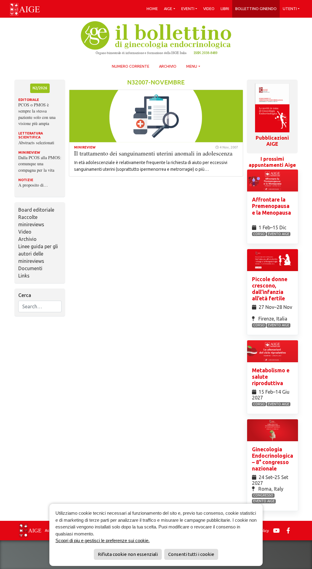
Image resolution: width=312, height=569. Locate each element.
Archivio (167, 66)
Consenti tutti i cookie (191, 554)
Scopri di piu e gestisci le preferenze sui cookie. (102, 540)
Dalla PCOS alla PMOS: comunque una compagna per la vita (39, 164)
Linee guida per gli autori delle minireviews (38, 254)
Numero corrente (130, 66)
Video (208, 8)
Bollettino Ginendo (256, 8)
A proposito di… (33, 185)
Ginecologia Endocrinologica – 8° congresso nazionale (272, 458)
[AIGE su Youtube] (278, 530)
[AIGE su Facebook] (290, 530)
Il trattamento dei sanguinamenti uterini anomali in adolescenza (153, 153)
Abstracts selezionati (36, 142)
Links (24, 275)
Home (152, 8)
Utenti (290, 8)
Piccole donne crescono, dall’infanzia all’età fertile (269, 288)
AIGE (168, 8)
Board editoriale (36, 210)
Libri (225, 8)
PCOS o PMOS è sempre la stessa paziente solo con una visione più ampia (36, 114)
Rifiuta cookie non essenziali (128, 554)
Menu (191, 66)
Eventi (187, 8)
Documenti (30, 268)
